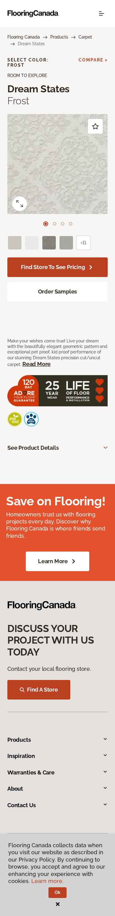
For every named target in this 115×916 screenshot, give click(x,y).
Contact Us (21, 805)
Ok (57, 892)
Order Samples (57, 291)
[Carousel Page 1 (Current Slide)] (45, 223)
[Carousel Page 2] (54, 223)
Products (59, 37)
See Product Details (33, 448)
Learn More (53, 561)
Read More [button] (36, 364)
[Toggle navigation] (101, 13)
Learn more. (47, 881)
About (15, 788)
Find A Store (42, 689)
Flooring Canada (23, 37)
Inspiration (21, 756)
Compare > (93, 59)
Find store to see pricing (53, 267)
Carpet (85, 37)
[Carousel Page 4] (70, 223)
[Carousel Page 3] (62, 223)
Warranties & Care (31, 772)
